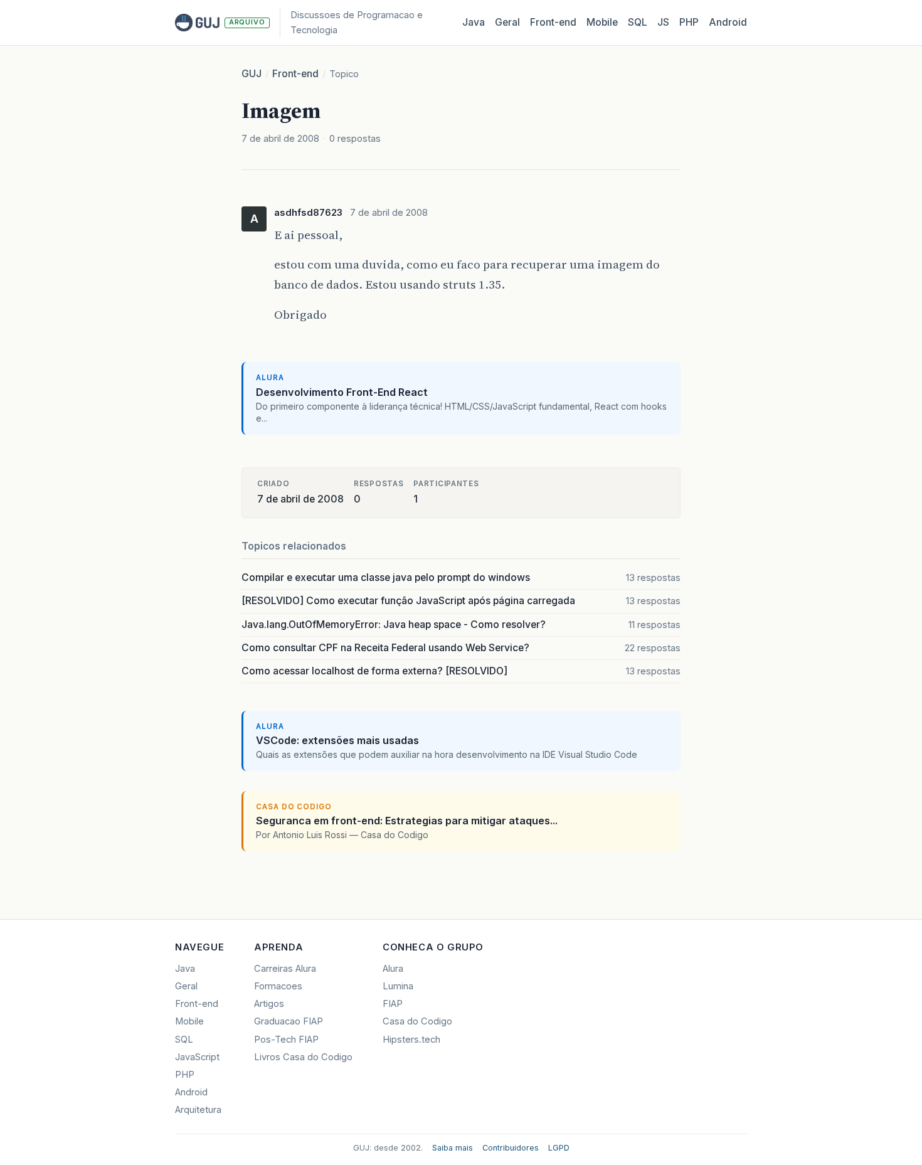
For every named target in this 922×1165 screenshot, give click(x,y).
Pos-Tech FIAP (286, 1039)
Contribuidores (510, 1147)
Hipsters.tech (411, 1039)
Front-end (295, 74)
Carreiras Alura (285, 968)
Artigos (269, 1003)
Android (728, 22)
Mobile (602, 22)
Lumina (398, 986)
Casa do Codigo (417, 1021)
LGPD (559, 1147)
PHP (689, 22)
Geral (507, 22)
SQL (637, 22)
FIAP (393, 1003)
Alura (393, 968)
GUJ (251, 74)
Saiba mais (452, 1147)
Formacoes (278, 986)
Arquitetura (198, 1109)
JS (663, 22)
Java (473, 22)
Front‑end (553, 22)
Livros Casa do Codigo (303, 1057)
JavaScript (197, 1057)
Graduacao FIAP (288, 1021)
